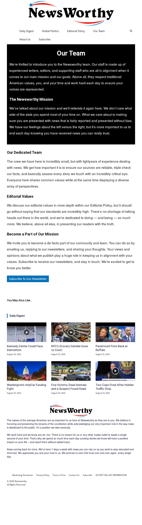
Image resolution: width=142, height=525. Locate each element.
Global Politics (50, 31)
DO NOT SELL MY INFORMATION (111, 475)
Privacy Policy (42, 475)
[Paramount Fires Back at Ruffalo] (115, 332)
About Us (24, 39)
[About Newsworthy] (71, 416)
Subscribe (44, 39)
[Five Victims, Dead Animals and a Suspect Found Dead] (71, 371)
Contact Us (74, 475)
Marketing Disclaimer (22, 475)
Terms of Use (59, 475)
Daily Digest (26, 31)
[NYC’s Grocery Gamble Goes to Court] (71, 332)
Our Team (99, 31)
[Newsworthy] (71, 13)
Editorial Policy (76, 31)
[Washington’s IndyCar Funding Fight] (26, 371)
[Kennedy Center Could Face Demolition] (26, 332)
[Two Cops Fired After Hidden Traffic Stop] (115, 371)
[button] (131, 31)
